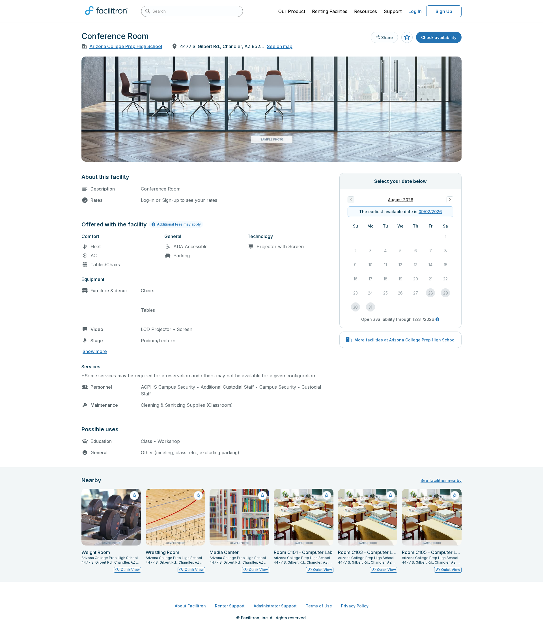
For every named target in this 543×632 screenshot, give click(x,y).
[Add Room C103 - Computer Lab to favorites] (390, 495)
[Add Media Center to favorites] (262, 495)
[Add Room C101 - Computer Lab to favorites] (326, 495)
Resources (365, 11)
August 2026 (400, 199)
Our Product (291, 11)
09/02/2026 (430, 211)
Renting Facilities (329, 11)
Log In (415, 11)
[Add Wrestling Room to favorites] (198, 495)
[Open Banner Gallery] (271, 109)
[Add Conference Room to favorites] (407, 37)
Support (393, 11)
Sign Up (444, 11)
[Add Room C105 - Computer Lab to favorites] (454, 495)
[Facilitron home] (106, 17)
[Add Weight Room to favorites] (134, 495)
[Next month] (450, 199)
